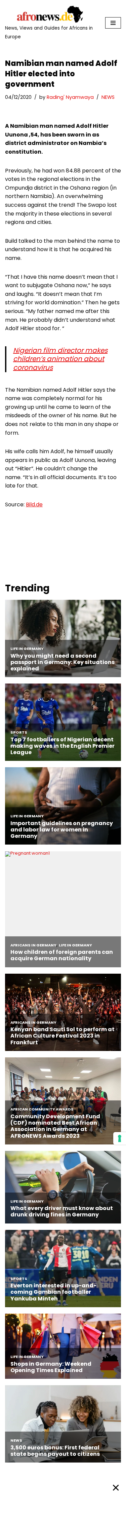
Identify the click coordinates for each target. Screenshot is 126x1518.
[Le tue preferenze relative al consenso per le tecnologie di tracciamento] (119, 1138)
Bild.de (34, 504)
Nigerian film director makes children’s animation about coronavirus (60, 359)
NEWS (108, 97)
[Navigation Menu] (113, 23)
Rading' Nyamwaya (70, 97)
